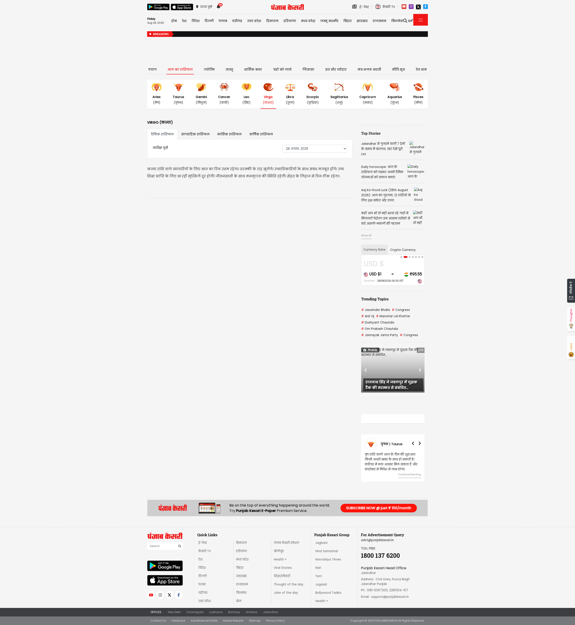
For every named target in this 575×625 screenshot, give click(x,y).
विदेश (202, 568)
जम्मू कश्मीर (329, 21)
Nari (318, 568)
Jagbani (321, 543)
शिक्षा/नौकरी (282, 576)
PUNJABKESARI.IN (386, 621)
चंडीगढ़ (202, 593)
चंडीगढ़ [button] (237, 21)
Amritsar (251, 612)
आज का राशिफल (180, 69)
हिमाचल (241, 543)
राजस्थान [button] (379, 21)
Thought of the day (288, 584)
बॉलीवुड (279, 551)
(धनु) (339, 100)
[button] (366, 370)
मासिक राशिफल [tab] (229, 134)
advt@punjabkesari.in (377, 540)
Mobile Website (233, 621)
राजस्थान (242, 584)
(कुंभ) (394, 100)
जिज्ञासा (308, 69)
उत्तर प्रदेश (254, 21)
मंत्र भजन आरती (369, 69)
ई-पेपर (202, 543)
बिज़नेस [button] (397, 21)
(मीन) (418, 100)
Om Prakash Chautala (379, 329)
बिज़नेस (241, 593)
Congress (401, 310)
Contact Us (158, 621)
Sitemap (255, 621)
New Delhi (174, 612)
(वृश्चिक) (312, 100)
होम (174, 21)
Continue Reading (409, 474)
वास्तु (229, 69)
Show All (366, 235)
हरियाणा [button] (289, 21)
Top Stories (370, 133)
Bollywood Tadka (328, 593)
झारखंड (362, 21)
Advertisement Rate (204, 621)
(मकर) (367, 100)
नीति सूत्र (398, 69)
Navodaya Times (328, 559)
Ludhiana (216, 612)
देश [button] (184, 21)
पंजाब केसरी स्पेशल (286, 543)
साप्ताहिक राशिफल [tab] (195, 134)
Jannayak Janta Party (379, 335)
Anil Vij (367, 316)
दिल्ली (209, 21)
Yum (318, 576)
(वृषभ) (178, 100)
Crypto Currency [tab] (403, 250)
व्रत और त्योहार (336, 69)
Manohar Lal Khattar (393, 316)
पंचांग (152, 69)
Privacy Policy (275, 621)
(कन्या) (268, 100)
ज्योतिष (209, 69)
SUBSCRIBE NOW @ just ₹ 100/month (378, 508)
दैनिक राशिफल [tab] (162, 134)
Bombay (234, 612)
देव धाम (421, 69)
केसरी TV (204, 551)
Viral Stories (283, 568)
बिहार (347, 21)
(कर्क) (224, 100)
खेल (238, 601)
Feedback (178, 621)
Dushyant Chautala (377, 322)
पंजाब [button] (223, 21)
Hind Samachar (326, 551)
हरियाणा (241, 551)
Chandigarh (195, 612)
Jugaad (321, 584)
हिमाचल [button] (272, 21)
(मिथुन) (201, 100)
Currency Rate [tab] (374, 250)
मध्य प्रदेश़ (308, 21)
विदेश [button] (196, 21)
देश (200, 559)
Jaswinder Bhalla (375, 310)
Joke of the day (286, 593)
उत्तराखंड (241, 576)
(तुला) (290, 100)
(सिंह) (246, 100)
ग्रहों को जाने (282, 69)
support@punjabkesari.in (390, 597)
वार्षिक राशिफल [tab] (261, 134)
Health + (280, 559)
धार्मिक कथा (253, 69)
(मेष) (157, 100)
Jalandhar (270, 612)
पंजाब (202, 584)
